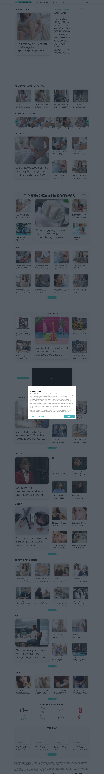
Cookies (37, 413)
